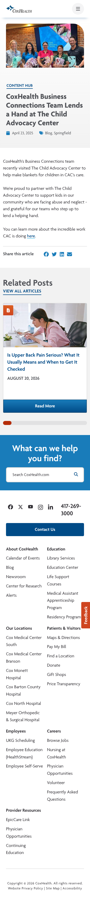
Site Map (53, 888)
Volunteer (56, 782)
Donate (53, 665)
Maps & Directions (63, 637)
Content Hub (19, 85)
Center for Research (24, 586)
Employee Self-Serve (24, 766)
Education (56, 549)
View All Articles (22, 291)
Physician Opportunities (59, 769)
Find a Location (60, 656)
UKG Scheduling (20, 740)
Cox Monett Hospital (17, 674)
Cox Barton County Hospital (23, 690)
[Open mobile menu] (78, 9)
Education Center (62, 567)
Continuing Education (16, 849)
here (31, 236)
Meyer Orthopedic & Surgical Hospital (23, 716)
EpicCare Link (18, 819)
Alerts (11, 595)
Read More (61, 407)
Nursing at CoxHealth (56, 753)
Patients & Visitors (64, 628)
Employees (16, 731)
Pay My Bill (56, 646)
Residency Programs (64, 617)
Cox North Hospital (23, 703)
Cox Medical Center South (24, 641)
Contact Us (45, 529)
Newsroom (16, 576)
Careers (54, 731)
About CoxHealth (22, 549)
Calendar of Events (23, 558)
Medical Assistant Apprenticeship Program (62, 601)
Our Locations (19, 628)
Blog (10, 567)
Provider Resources (23, 810)
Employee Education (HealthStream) (24, 753)
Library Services (61, 558)
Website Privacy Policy (25, 888)
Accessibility (72, 888)
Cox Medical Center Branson (24, 657)
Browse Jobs (57, 740)
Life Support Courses (58, 580)
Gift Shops (56, 674)
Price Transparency (63, 683)
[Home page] (19, 9)
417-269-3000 (71, 509)
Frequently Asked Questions (62, 795)
